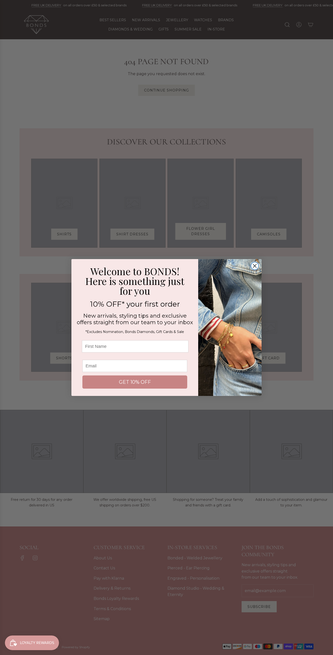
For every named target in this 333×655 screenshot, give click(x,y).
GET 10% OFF (135, 382)
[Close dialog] (255, 266)
